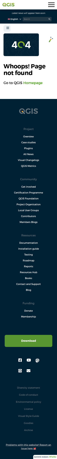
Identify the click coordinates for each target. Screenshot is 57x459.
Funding (28, 303)
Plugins (28, 148)
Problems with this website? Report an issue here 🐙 (28, 447)
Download (28, 340)
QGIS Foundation (29, 198)
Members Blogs (29, 222)
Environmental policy (28, 402)
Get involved (28, 187)
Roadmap (28, 260)
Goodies (28, 423)
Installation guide (28, 249)
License (28, 409)
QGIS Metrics (28, 166)
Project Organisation (29, 204)
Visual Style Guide (28, 416)
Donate (28, 311)
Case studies (28, 142)
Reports (28, 266)
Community (28, 179)
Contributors (28, 216)
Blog (28, 290)
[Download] (28, 336)
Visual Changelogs (28, 160)
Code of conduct (28, 395)
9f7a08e (52, 457)
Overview (28, 136)
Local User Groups (28, 210)
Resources (28, 235)
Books (28, 278)
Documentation (28, 243)
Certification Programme (28, 192)
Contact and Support (28, 284)
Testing (28, 254)
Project (29, 129)
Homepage (33, 83)
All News (28, 154)
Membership (28, 316)
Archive (28, 430)
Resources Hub (28, 272)
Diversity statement (28, 388)
